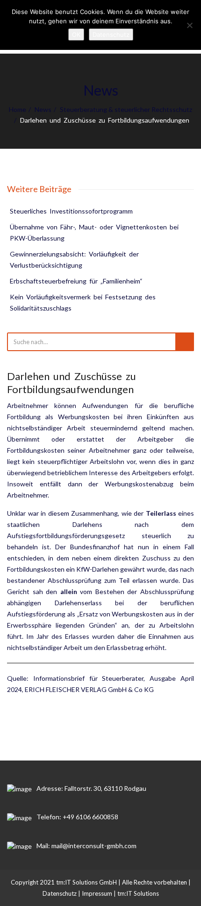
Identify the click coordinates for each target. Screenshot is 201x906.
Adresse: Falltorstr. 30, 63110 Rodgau (91, 788)
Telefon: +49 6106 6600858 (77, 817)
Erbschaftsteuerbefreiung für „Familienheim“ (76, 281)
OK (76, 34)
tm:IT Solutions (138, 893)
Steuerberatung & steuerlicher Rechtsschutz (126, 109)
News (43, 109)
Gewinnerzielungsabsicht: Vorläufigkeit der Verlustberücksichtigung (75, 259)
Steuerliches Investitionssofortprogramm (71, 211)
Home (17, 109)
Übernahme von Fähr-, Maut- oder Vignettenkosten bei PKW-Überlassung (95, 232)
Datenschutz (60, 893)
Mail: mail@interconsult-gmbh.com (86, 846)
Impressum (97, 893)
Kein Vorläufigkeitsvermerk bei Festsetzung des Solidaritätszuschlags (83, 302)
